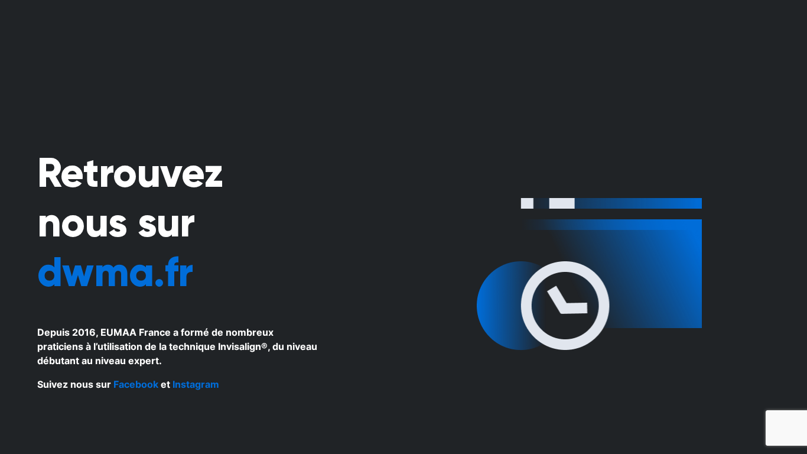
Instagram (196, 384)
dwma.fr (115, 272)
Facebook (135, 384)
